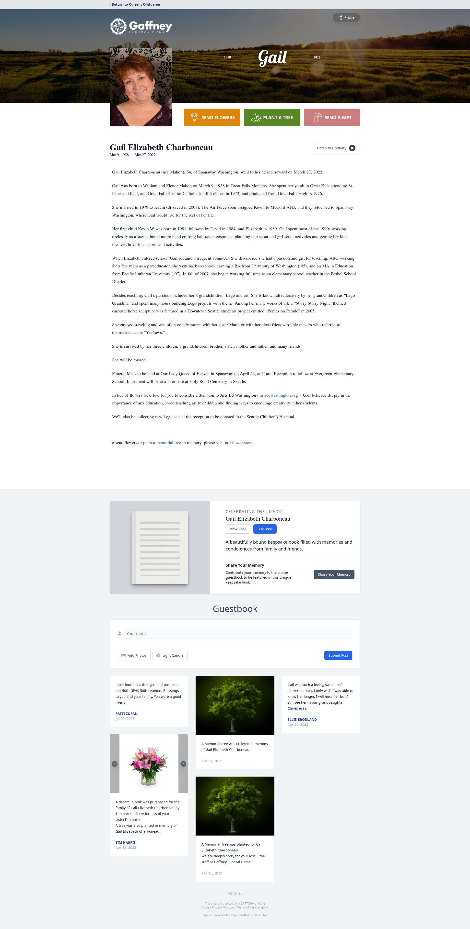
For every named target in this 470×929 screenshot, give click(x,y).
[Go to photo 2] (151, 790)
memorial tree (168, 442)
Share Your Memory (334, 574)
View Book (238, 529)
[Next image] (183, 764)
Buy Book (265, 529)
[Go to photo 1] (147, 790)
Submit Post (338, 655)
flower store (242, 442)
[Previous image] (115, 764)
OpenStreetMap (240, 915)
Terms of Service (248, 907)
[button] (148, 763)
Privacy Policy (221, 907)
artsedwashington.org (279, 395)
